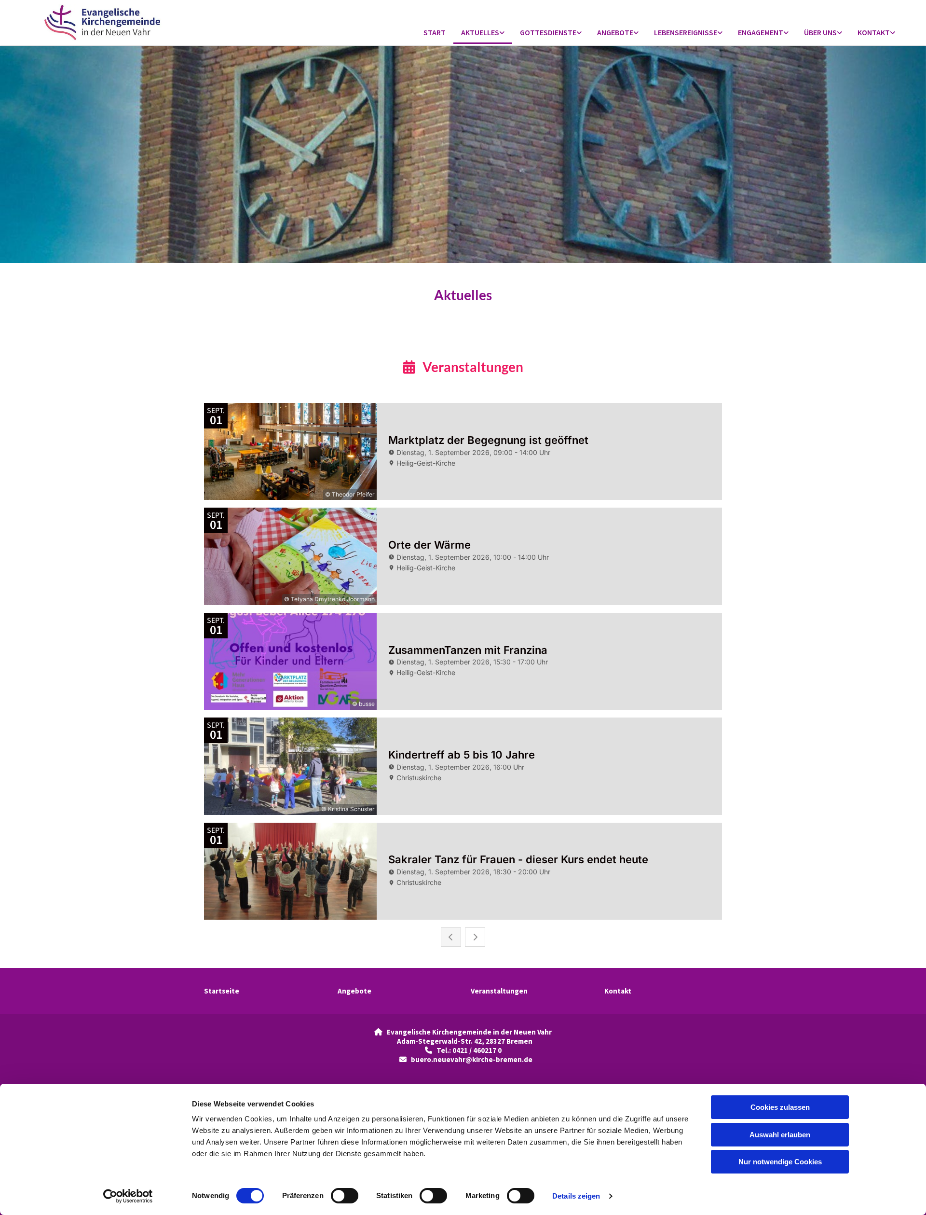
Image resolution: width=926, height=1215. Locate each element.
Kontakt (874, 32)
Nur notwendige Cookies (780, 1162)
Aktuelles (480, 32)
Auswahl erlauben (779, 1135)
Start (434, 32)
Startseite (221, 990)
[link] (482, 33)
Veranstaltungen (499, 990)
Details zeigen (576, 1196)
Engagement (760, 32)
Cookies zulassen (780, 1107)
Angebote (615, 32)
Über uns (820, 32)
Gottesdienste (548, 32)
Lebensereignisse (685, 32)
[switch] (344, 1195)
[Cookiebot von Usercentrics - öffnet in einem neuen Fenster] (128, 1196)
